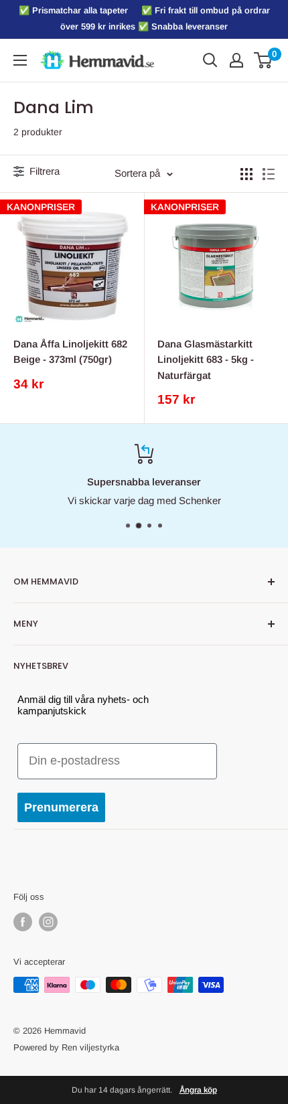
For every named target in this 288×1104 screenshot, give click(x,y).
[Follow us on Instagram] (48, 922)
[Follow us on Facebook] (22, 922)
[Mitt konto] (236, 60)
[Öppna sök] (210, 60)
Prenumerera (61, 807)
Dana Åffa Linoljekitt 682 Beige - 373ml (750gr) (70, 351)
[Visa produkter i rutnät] (246, 174)
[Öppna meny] (20, 60)
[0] (263, 60)
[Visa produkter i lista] (269, 174)
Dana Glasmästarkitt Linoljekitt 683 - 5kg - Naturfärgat (205, 359)
